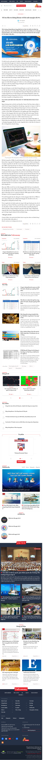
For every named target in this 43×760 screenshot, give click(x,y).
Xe (17, 1)
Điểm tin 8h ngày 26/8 (14, 534)
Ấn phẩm (21, 434)
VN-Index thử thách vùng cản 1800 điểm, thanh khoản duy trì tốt (20, 416)
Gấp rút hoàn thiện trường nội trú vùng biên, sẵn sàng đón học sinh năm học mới (31, 618)
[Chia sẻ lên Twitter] (33, 26)
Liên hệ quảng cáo (31, 730)
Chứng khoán (4, 1)
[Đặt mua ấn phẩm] (38, 5)
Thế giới (3, 262)
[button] (31, 398)
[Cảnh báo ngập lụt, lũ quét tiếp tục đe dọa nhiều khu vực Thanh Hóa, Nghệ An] (10, 609)
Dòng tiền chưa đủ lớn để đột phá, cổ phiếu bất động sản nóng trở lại (21, 406)
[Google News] (25, 26)
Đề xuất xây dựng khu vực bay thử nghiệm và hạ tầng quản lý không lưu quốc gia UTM (31, 599)
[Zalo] (17, 738)
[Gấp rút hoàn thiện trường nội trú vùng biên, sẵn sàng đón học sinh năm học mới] (31, 609)
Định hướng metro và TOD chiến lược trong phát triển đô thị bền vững (10, 643)
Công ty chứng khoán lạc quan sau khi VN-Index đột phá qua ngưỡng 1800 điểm (11, 253)
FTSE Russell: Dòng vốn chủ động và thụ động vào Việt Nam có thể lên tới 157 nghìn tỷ (29, 352)
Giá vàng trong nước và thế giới (10, 672)
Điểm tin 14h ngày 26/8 (14, 518)
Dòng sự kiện (21, 626)
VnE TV (21, 1)
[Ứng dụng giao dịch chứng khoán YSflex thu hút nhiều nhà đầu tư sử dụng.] (21, 126)
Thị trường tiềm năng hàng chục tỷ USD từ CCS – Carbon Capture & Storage (10, 599)
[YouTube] (10, 738)
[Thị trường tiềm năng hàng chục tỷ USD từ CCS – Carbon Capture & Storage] (10, 590)
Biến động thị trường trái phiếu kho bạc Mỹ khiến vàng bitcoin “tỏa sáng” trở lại (29, 316)
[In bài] (3, 26)
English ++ (35, 1)
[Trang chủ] (1, 10)
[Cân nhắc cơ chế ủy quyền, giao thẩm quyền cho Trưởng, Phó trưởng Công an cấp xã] (21, 559)
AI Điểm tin (21, 514)
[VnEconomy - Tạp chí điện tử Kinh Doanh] (21, 689)
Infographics (32, 467)
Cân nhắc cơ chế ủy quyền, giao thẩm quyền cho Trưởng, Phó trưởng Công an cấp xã (20, 573)
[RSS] (2, 742)
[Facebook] (2, 738)
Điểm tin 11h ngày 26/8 (14, 526)
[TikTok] (13, 738)
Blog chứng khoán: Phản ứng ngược (13, 427)
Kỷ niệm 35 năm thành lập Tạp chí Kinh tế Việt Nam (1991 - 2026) (31, 643)
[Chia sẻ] (39, 26)
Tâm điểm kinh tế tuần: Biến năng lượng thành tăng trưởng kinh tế (11, 507)
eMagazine (38, 467)
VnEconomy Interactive (29, 672)
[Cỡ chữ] (5, 26)
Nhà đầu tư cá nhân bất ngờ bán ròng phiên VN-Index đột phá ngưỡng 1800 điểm (31, 253)
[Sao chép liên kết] (37, 26)
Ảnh (2, 718)
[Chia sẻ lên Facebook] (30, 26)
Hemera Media (20, 751)
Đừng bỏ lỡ (5, 374)
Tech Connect (28, 1)
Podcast (27, 467)
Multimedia (6, 467)
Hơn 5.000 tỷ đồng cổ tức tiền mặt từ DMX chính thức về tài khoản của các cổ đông (29, 333)
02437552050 (26, 727)
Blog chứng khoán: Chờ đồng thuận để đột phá (16, 411)
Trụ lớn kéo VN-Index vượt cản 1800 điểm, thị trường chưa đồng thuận (21, 422)
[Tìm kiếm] (5, 6)
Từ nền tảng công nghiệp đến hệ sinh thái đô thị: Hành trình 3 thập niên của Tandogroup (30, 507)
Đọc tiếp (4, 284)
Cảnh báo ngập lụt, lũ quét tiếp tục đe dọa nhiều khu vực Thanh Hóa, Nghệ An (10, 618)
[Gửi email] (35, 26)
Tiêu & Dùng (12, 1)
